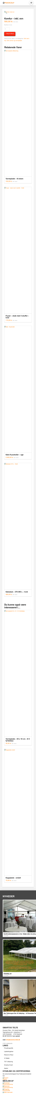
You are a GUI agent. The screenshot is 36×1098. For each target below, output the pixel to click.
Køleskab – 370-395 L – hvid (17, 591)
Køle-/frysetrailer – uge (15, 454)
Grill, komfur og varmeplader (14, 40)
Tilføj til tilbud (10, 33)
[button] (31, 3)
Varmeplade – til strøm (14, 178)
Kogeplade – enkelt (13, 877)
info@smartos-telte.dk (13, 1040)
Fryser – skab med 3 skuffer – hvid (17, 316)
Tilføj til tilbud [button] (18, 173)
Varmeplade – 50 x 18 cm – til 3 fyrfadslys (18, 740)
